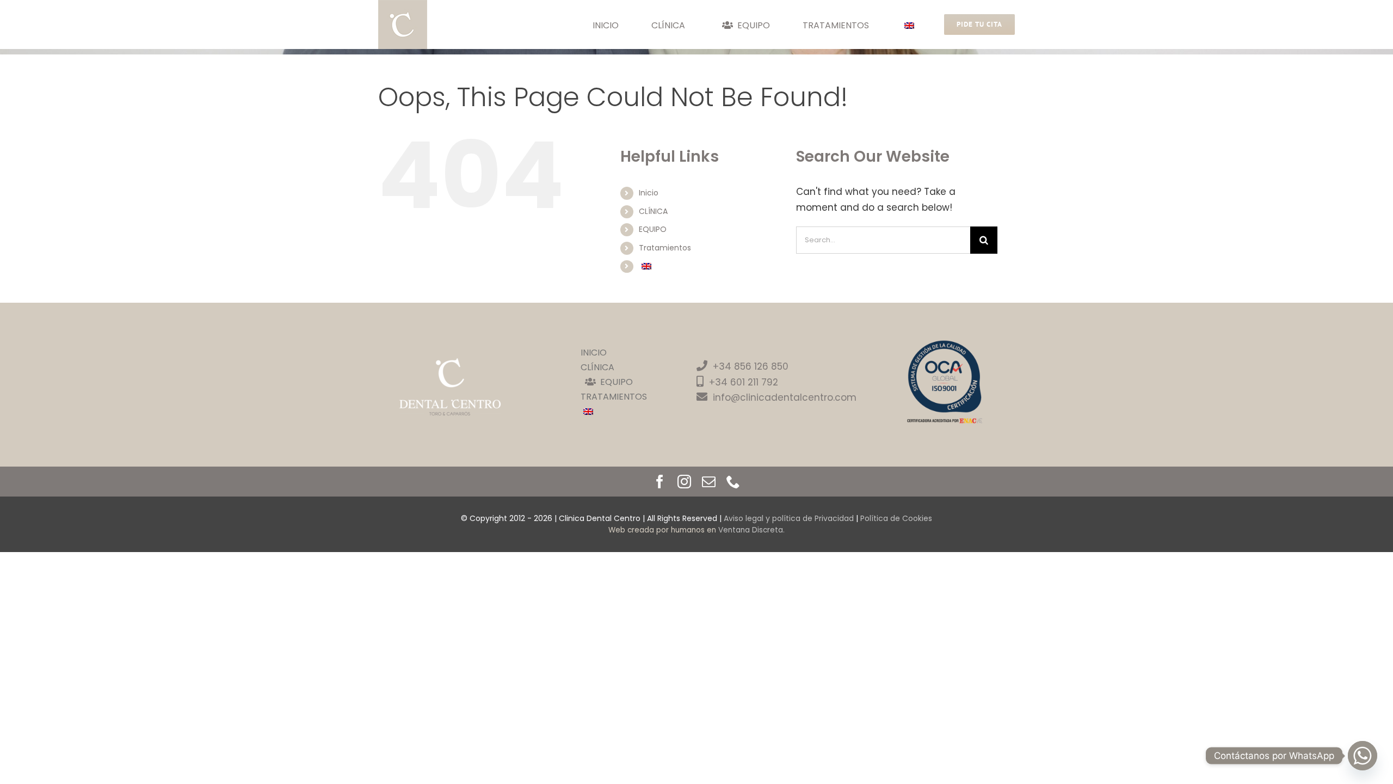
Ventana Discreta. (751, 530)
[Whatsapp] (1362, 755)
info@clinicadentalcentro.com (784, 397)
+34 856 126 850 (750, 366)
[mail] (709, 481)
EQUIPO (653, 229)
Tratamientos (665, 247)
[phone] (733, 481)
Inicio (648, 192)
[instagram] (684, 481)
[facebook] (660, 481)
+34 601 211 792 (743, 382)
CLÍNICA (653, 211)
